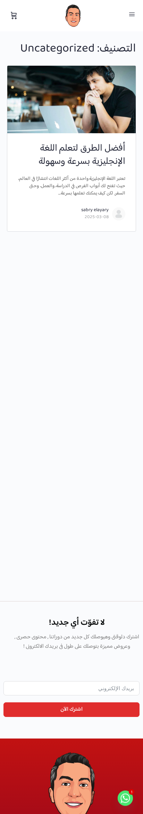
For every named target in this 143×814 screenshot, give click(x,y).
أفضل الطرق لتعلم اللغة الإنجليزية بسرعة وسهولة (82, 155)
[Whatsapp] (125, 797)
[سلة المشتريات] (13, 15)
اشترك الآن (71, 709)
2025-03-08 (97, 217)
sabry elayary (95, 210)
